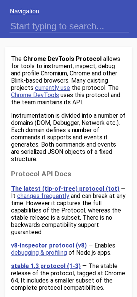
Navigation (24, 11)
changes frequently (43, 196)
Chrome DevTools (35, 95)
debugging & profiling (39, 252)
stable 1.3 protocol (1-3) (46, 266)
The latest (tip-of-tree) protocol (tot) (65, 188)
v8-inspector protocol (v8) (49, 245)
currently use (52, 87)
